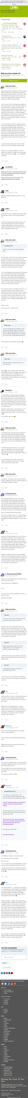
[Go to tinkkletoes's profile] (24, 36)
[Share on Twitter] (2, 973)
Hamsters (6, 1033)
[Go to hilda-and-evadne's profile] (2, 87)
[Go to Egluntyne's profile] (2, 726)
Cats (3, 39)
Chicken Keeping (8, 1067)
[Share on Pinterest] (12, 973)
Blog (5, 1012)
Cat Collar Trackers (6, 36)
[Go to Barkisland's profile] (2, 391)
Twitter (5, 984)
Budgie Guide (7, 1020)
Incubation (6, 1034)
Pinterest (15, 984)
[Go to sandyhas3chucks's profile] (2, 494)
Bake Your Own (8, 1075)
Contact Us (7, 999)
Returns (6, 1004)
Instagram (2, 984)
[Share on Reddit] (7, 973)
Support (6, 1000)
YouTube (11, 984)
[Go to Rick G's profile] (24, 45)
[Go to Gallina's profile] (2, 209)
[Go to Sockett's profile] (24, 56)
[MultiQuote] (2, 161)
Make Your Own (8, 1073)
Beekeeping (7, 1070)
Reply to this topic (14, 80)
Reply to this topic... (9, 957)
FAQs (5, 993)
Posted (11, 88)
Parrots (6, 1036)
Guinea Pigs (7, 1031)
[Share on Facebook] (4, 973)
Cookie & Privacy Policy (14, 1090)
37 (17, 27)
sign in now (8, 951)
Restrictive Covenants (7, 55)
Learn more (26, 2)
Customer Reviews (9, 991)
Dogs (5, 1025)
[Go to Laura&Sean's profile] (2, 167)
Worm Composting (8, 1041)
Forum (6, 1009)
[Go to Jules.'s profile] (2, 191)
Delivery (6, 1002)
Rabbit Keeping (8, 1068)
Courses (3, 1064)
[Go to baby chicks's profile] (24, 64)
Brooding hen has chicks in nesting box (11, 64)
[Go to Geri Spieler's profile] (24, 24)
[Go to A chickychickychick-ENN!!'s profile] (2, 574)
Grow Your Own (8, 1072)
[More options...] (25, 87)
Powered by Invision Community (14, 1097)
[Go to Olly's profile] (2, 532)
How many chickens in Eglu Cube (10, 45)
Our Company (7, 990)
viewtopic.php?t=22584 (6, 597)
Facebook (8, 984)
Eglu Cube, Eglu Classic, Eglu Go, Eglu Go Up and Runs (12, 48)
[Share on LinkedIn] (9, 973)
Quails (5, 1038)
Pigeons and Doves (9, 1060)
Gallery (6, 1011)
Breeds (3, 1044)
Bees (5, 1018)
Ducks (5, 1026)
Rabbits (6, 1039)
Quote (6, 161)
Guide (2, 1016)
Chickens (6, 1023)
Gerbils (6, 1029)
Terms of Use (4, 1090)
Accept (14, 4)
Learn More (13, 1087)
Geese (6, 1055)
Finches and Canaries (9, 1028)
